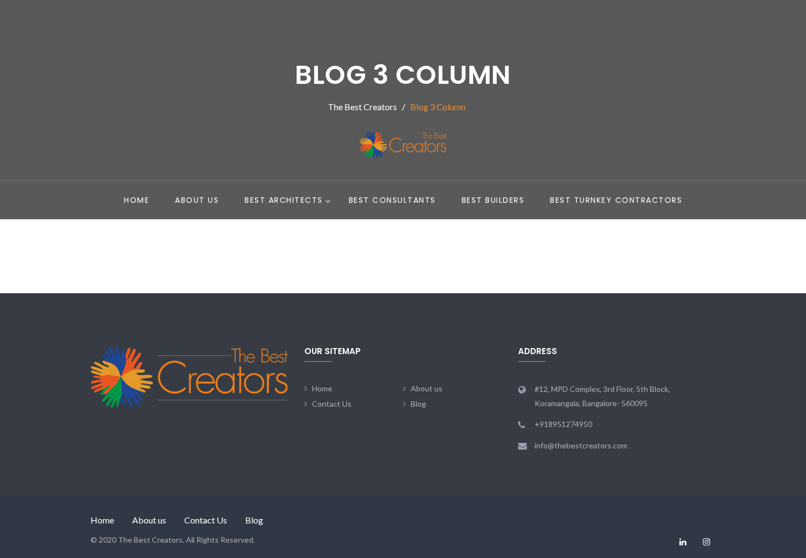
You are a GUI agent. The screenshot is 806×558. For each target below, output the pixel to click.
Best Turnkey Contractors (616, 200)
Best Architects (284, 200)
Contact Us (331, 403)
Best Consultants (392, 200)
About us (197, 200)
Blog (418, 403)
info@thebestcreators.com (581, 445)
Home (136, 200)
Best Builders (493, 200)
